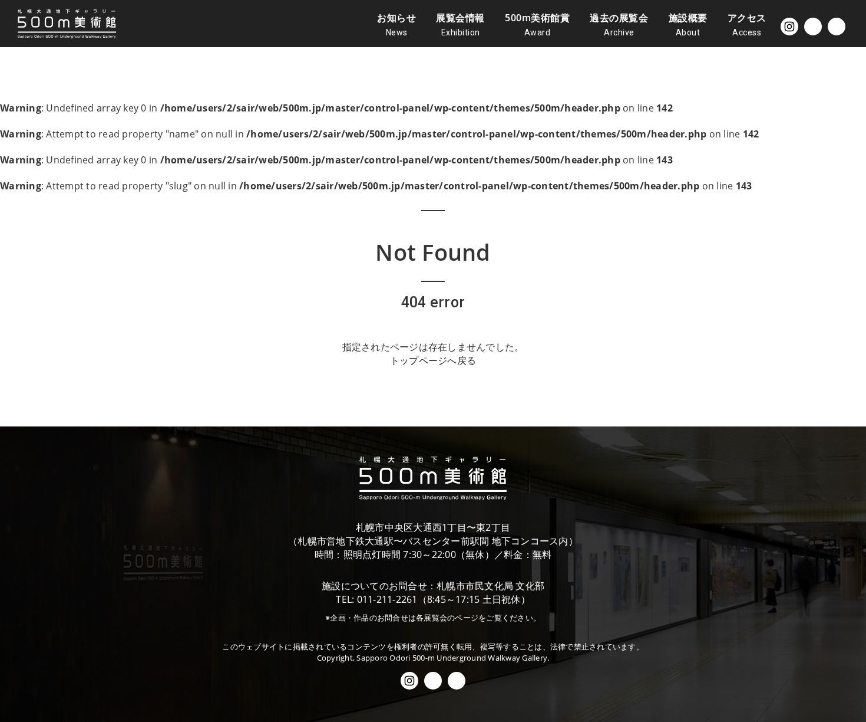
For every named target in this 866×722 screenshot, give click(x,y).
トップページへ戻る (433, 360)
